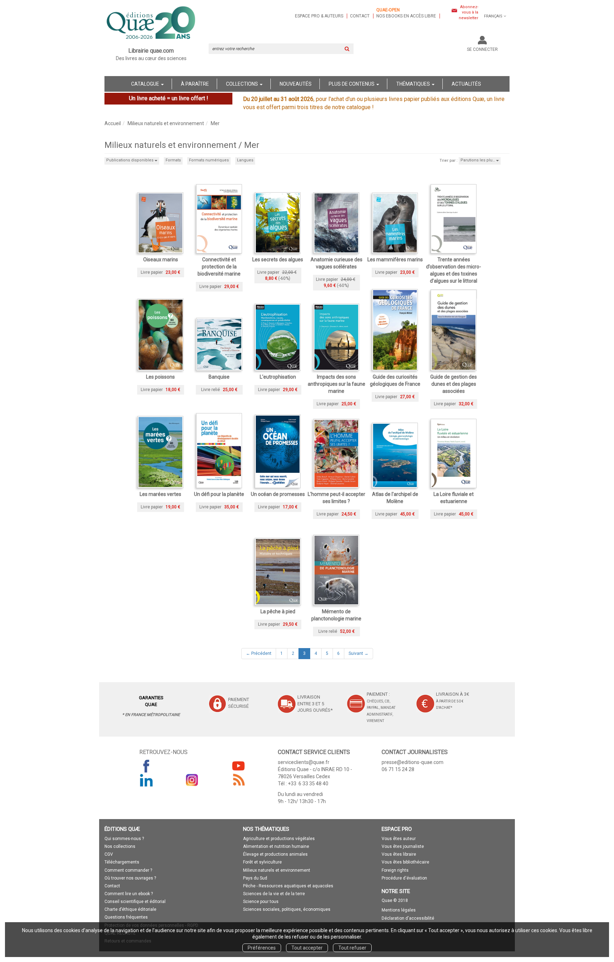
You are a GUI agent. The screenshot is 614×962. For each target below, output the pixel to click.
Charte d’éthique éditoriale (130, 909)
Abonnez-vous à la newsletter (468, 12)
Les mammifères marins (395, 259)
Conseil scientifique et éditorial (135, 901)
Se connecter (482, 49)
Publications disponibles (130, 160)
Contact (360, 16)
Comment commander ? (128, 870)
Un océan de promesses (278, 494)
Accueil (112, 123)
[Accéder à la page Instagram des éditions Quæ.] (192, 780)
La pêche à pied (277, 611)
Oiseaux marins (160, 259)
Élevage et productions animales (275, 854)
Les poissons (160, 377)
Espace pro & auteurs (319, 16)
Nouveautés (296, 84)
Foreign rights (395, 870)
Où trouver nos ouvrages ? (130, 878)
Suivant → (358, 653)
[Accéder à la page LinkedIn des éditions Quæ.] (146, 780)
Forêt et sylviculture (262, 862)
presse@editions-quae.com (412, 762)
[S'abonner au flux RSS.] (238, 780)
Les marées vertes (160, 494)
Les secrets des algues (277, 259)
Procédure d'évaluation (404, 878)
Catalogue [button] (145, 84)
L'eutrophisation (278, 377)
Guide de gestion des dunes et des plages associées (453, 384)
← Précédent (258, 653)
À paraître (195, 84)
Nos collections (119, 846)
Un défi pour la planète (219, 494)
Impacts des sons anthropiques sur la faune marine (336, 384)
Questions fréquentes (126, 917)
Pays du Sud (255, 878)
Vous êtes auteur (399, 838)
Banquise (219, 377)
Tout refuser (352, 948)
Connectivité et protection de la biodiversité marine (219, 267)
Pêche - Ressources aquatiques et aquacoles (288, 885)
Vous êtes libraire (399, 854)
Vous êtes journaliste (403, 846)
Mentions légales (399, 910)
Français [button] (493, 16)
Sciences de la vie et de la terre (274, 893)
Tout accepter (307, 948)
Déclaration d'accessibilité (408, 918)
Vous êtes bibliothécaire (405, 862)
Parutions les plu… (478, 160)
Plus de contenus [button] (352, 84)
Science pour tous (261, 901)
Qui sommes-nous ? (124, 838)
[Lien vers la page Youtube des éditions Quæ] (238, 766)
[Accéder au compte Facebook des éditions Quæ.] (146, 766)
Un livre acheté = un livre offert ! (168, 98)
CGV (108, 854)
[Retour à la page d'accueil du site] (151, 23)
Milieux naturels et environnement (166, 123)
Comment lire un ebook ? (128, 893)
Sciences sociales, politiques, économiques (286, 909)
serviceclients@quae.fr (303, 762)
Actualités (466, 84)
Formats (173, 160)
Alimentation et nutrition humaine (276, 846)
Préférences (262, 948)
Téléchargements (121, 862)
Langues (245, 160)
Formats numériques (209, 160)
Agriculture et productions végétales (279, 838)
